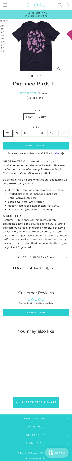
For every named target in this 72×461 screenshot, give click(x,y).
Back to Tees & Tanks (38, 402)
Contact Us (35, 435)
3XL (63, 133)
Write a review (36, 312)
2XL (52, 133)
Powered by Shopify (36, 458)
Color (36, 110)
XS (8, 133)
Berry (42, 117)
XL (42, 133)
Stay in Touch (35, 426)
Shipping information (36, 257)
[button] (28, 93)
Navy (29, 117)
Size (36, 126)
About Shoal (35, 418)
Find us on (35, 443)
